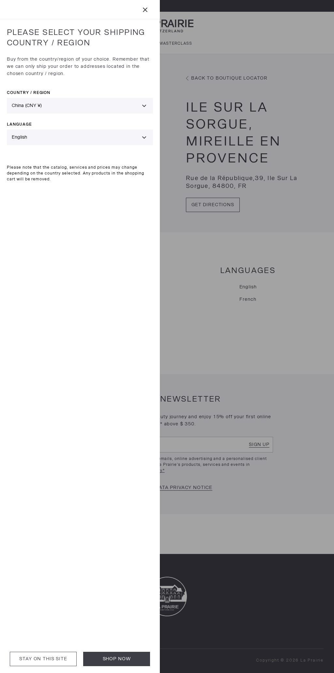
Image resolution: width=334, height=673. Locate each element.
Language (19, 124)
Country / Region (28, 92)
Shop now (117, 659)
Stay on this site (43, 659)
